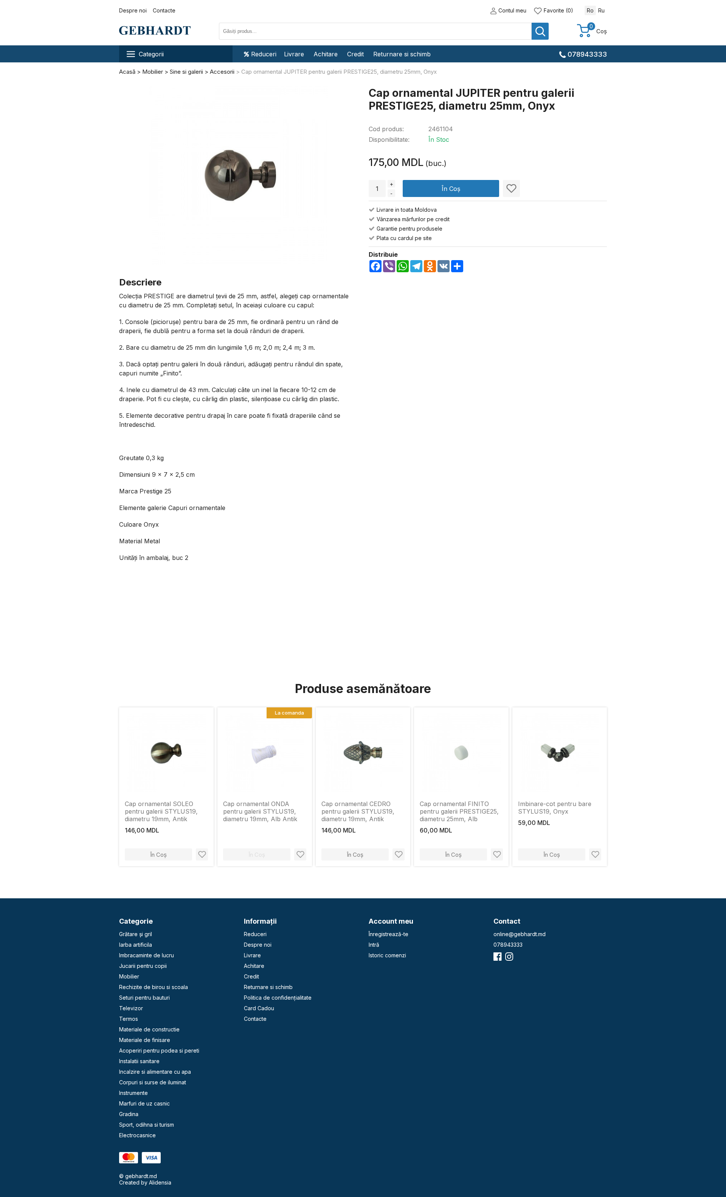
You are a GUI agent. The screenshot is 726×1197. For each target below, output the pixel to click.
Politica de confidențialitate (278, 997)
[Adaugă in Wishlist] (511, 188)
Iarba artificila (135, 944)
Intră (374, 944)
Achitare (325, 54)
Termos (128, 1019)
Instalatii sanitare (139, 1061)
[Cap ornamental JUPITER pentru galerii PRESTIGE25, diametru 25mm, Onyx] (238, 176)
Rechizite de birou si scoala (153, 987)
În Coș (451, 188)
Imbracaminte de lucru (146, 955)
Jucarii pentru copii (143, 966)
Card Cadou (259, 1008)
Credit (355, 54)
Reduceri (263, 54)
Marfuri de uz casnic (144, 1103)
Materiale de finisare (144, 1040)
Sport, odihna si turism (146, 1124)
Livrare (294, 54)
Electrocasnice (137, 1135)
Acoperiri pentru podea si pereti (159, 1050)
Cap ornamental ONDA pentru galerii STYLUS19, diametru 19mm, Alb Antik (260, 811)
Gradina (128, 1114)
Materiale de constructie (149, 1029)
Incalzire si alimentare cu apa (155, 1071)
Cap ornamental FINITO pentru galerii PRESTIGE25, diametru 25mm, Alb (459, 811)
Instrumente (133, 1093)
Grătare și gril (135, 934)
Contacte (164, 10)
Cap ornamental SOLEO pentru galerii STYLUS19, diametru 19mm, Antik (161, 811)
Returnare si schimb (402, 54)
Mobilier (129, 976)
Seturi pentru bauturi (144, 997)
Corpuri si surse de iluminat (152, 1082)
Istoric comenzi (387, 955)
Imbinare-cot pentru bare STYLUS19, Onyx (554, 807)
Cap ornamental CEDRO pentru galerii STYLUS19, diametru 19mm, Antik (357, 811)
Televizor (131, 1008)
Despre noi (133, 10)
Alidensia (160, 1182)
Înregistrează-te (388, 934)
